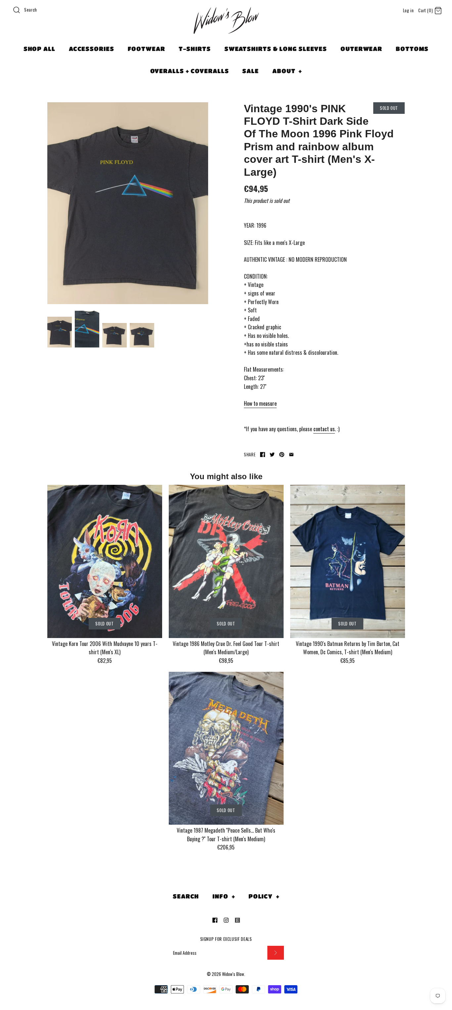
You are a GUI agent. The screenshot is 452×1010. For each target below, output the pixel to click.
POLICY (264, 896)
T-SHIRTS (195, 48)
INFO (223, 896)
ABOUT (287, 71)
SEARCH (186, 896)
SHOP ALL (39, 48)
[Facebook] (214, 920)
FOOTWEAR (146, 48)
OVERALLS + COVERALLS (189, 71)
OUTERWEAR (361, 48)
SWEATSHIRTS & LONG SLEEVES (275, 48)
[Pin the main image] (281, 454)
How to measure (260, 403)
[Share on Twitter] (272, 454)
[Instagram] (226, 920)
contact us (324, 429)
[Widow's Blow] (226, 29)
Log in (408, 10)
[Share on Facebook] (262, 454)
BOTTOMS (412, 48)
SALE (250, 71)
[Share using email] (291, 454)
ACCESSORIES (91, 48)
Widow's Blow (233, 974)
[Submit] (275, 953)
